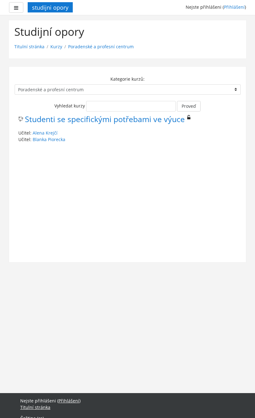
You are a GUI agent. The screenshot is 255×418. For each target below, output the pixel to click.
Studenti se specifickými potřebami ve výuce (105, 119)
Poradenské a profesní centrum (101, 47)
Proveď (189, 106)
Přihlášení (234, 7)
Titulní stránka (29, 47)
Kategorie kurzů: (127, 79)
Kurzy (56, 47)
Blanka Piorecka (49, 139)
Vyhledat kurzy (69, 106)
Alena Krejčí (45, 133)
